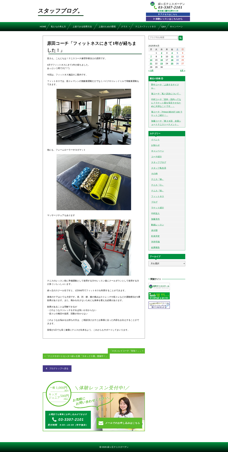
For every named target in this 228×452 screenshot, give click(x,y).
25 (172, 63)
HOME (43, 26)
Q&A (163, 26)
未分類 (154, 230)
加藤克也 (155, 219)
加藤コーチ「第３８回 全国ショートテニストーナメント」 (166, 123)
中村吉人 (155, 213)
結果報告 (155, 247)
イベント (155, 139)
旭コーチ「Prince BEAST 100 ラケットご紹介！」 (166, 114)
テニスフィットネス (145, 26)
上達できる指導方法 (82, 26)
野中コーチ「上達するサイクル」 (165, 86)
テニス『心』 (157, 185)
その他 (154, 173)
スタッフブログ (158, 162)
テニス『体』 (157, 179)
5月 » (182, 70)
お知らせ (155, 145)
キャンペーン (176, 26)
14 (151, 60)
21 (151, 63)
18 (172, 60)
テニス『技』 (157, 191)
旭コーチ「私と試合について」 (166, 94)
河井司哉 (155, 242)
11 (172, 56)
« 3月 (151, 70)
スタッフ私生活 (158, 168)
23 (161, 63)
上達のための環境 (107, 26)
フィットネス (157, 196)
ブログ (154, 202)
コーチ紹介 (156, 156)
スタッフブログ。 (60, 11)
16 (161, 60)
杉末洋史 (155, 236)
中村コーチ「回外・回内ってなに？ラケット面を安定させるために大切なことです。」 (166, 102)
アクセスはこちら (168, 14)
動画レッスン (157, 225)
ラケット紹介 (157, 208)
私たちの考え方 (58, 26)
